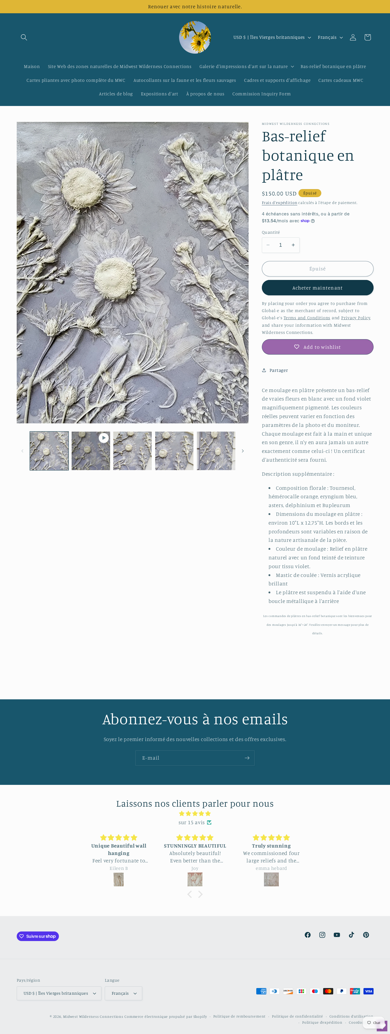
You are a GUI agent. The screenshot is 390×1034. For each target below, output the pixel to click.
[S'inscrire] (247, 758)
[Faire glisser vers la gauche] (22, 451)
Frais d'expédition (279, 202)
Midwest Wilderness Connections (93, 1016)
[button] (24, 37)
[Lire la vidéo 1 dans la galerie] (91, 451)
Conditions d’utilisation (352, 1016)
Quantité (271, 232)
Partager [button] (279, 370)
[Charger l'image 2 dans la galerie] (132, 451)
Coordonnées (361, 1022)
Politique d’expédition (322, 1022)
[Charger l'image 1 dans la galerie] (49, 451)
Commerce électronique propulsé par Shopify (165, 1016)
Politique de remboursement (239, 1016)
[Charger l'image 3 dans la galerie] (174, 451)
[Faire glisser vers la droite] (243, 451)
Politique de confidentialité (297, 1016)
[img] (195, 813)
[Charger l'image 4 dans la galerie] (216, 451)
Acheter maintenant (317, 287)
